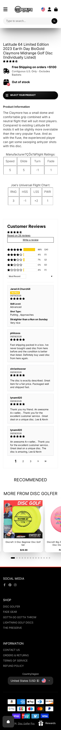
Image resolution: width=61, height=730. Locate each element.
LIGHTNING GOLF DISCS (18, 622)
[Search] (54, 21)
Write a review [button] (30, 239)
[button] (10, 61)
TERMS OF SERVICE (15, 660)
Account (49, 9)
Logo (24, 9)
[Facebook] (4, 584)
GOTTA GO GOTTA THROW (19, 617)
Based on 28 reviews (18, 235)
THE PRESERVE (12, 627)
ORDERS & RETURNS (16, 655)
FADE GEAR (10, 611)
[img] (30, 298)
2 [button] (23, 461)
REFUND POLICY (13, 665)
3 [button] (30, 461)
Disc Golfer (24, 723)
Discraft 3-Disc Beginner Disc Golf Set (23, 525)
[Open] (8, 721)
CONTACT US (11, 650)
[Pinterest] (10, 584)
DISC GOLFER (11, 606)
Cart (56, 9)
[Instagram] (15, 584)
